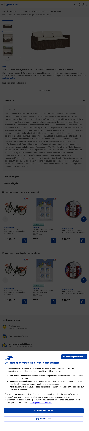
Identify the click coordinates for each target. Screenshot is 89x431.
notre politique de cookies (41, 402)
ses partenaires (47, 368)
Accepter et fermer (45, 410)
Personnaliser (45, 419)
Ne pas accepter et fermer (74, 357)
